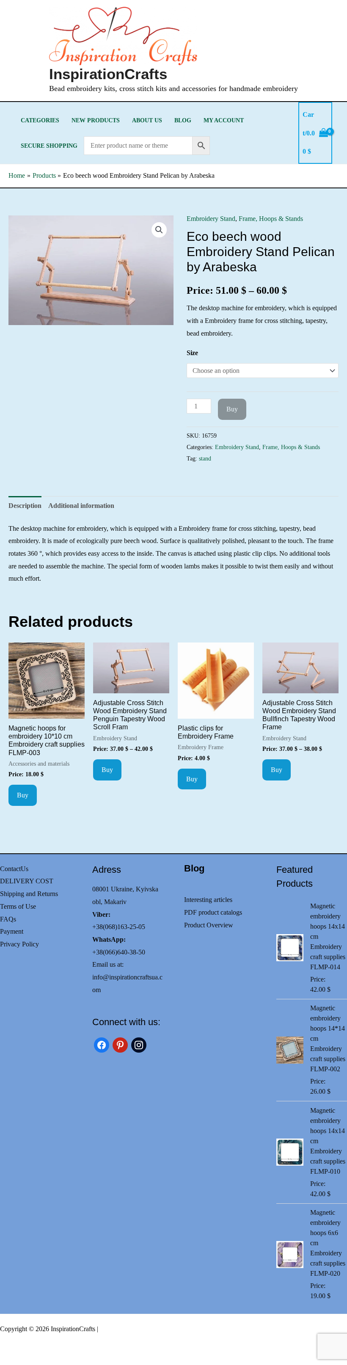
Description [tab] (24, 505)
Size (192, 352)
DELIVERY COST (26, 881)
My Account (224, 120)
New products (96, 120)
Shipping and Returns (29, 893)
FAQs (8, 919)
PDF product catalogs (213, 912)
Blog (182, 120)
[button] (159, 229)
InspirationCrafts (108, 74)
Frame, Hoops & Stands (271, 218)
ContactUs (14, 868)
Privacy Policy (19, 944)
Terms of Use (18, 906)
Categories (40, 120)
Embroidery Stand (211, 218)
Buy (232, 409)
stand (205, 458)
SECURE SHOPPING (49, 145)
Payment (11, 931)
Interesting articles (208, 899)
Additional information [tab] (81, 505)
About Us (147, 120)
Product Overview (208, 925)
